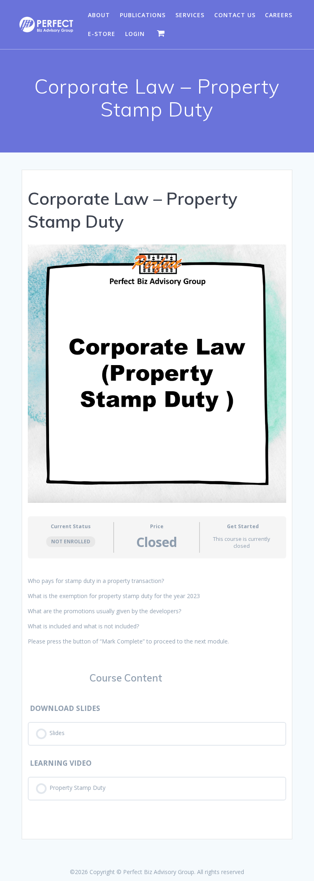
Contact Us (235, 15)
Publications (143, 15)
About (99, 15)
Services (189, 15)
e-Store (101, 34)
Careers (278, 15)
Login (135, 34)
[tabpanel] (157, 611)
